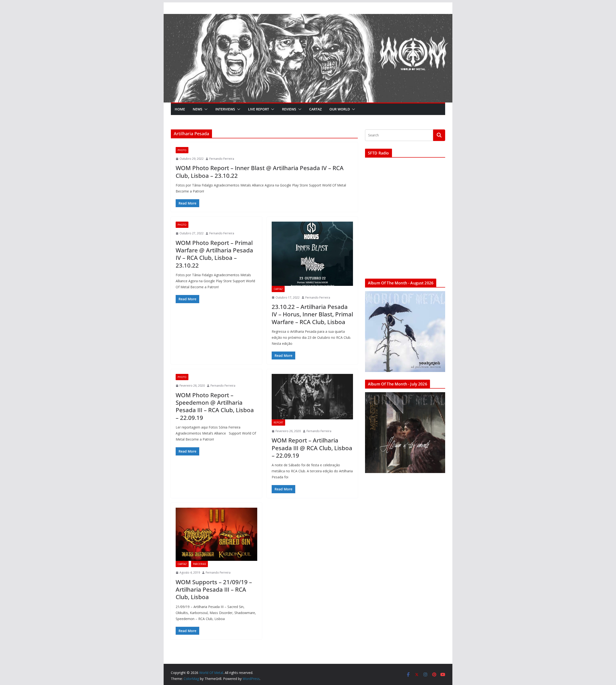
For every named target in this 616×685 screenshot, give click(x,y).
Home (180, 109)
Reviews (289, 109)
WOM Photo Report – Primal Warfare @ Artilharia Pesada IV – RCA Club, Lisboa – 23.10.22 (214, 254)
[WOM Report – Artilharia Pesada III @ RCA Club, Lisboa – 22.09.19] (312, 396)
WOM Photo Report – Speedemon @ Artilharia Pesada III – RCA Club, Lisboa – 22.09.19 (215, 406)
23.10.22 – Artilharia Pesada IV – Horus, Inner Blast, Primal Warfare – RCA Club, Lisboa (312, 314)
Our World (339, 109)
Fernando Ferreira (221, 159)
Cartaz (315, 109)
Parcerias (199, 564)
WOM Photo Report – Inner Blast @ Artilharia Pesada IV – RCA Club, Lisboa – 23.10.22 (260, 171)
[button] (205, 109)
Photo (182, 150)
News (197, 109)
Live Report (258, 109)
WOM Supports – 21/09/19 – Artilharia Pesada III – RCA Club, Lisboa (214, 589)
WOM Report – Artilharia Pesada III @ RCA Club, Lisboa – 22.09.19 (312, 447)
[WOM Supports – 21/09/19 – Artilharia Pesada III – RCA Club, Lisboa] (216, 534)
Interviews (225, 109)
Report (278, 422)
